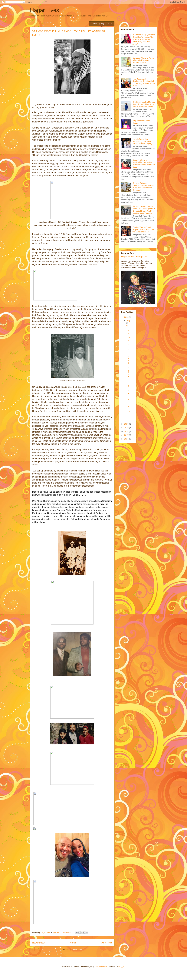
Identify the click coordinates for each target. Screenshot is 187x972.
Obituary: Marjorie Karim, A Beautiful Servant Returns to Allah (143, 60)
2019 (126, 427)
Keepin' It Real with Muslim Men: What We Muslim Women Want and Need (144, 163)
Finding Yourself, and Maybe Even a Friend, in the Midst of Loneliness (143, 229)
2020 (126, 424)
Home (73, 943)
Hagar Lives (44, 10)
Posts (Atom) (78, 950)
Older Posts (106, 943)
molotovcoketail (101, 966)
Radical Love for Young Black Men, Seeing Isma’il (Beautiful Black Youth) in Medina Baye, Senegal (144, 209)
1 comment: (67, 932)
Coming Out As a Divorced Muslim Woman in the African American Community (143, 186)
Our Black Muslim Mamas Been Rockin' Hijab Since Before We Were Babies (144, 104)
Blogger (121, 966)
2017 (126, 435)
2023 (126, 317)
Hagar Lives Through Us (134, 256)
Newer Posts (38, 943)
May (128, 320)
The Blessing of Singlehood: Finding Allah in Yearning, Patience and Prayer (144, 82)
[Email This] (76, 932)
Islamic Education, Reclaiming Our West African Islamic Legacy (142, 141)
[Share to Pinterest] (87, 932)
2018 (126, 431)
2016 (126, 439)
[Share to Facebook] (84, 932)
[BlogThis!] (79, 932)
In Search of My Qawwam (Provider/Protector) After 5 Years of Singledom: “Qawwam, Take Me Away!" (144, 39)
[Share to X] (81, 932)
